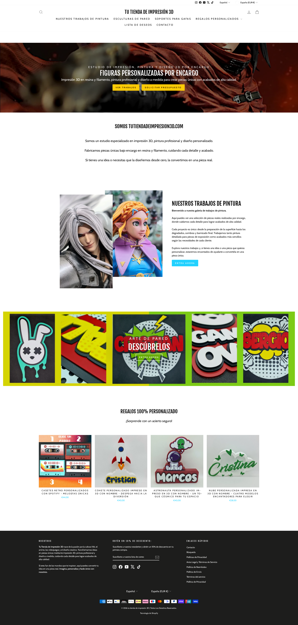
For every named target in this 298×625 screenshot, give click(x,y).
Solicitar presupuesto (163, 87)
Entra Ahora (185, 263)
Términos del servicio (196, 577)
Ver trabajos (126, 87)
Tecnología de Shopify (149, 613)
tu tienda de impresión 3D (149, 12)
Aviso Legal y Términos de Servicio (202, 562)
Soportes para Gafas (173, 18)
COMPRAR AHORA (65, 484)
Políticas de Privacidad (197, 557)
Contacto (165, 24)
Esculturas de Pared (132, 18)
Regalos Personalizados (218, 18)
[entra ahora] (149, 349)
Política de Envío (194, 572)
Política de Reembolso (196, 567)
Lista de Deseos (138, 24)
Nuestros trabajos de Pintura (82, 18)
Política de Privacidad (196, 582)
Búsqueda (191, 552)
